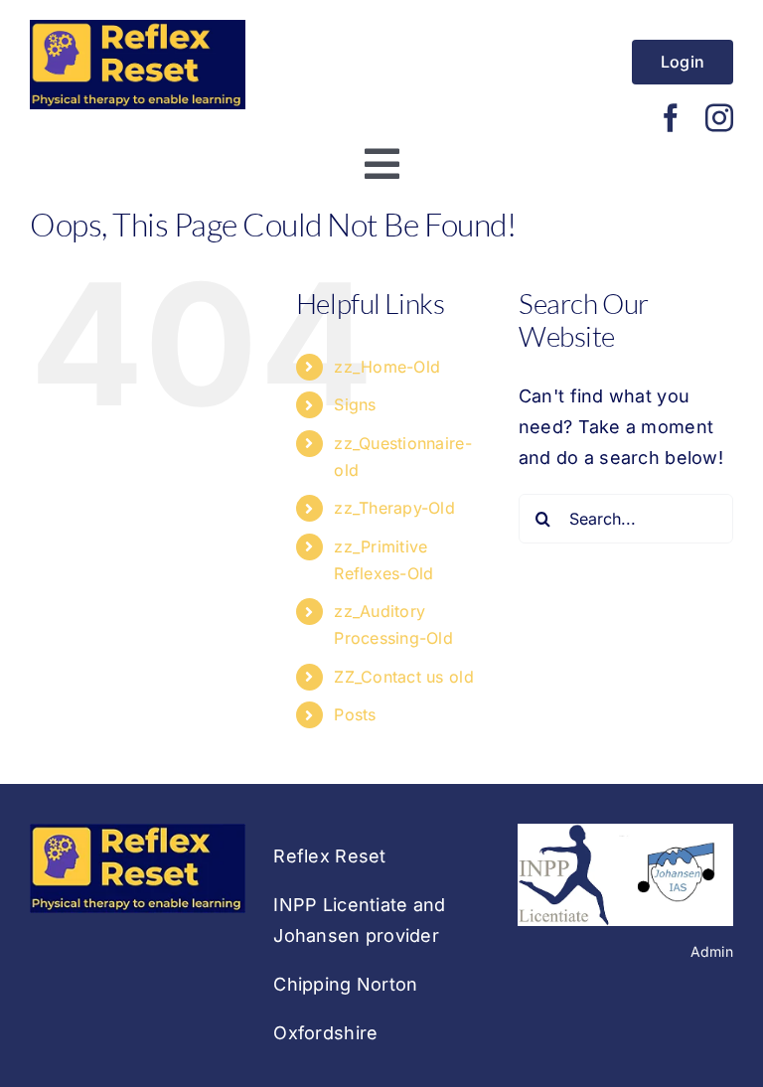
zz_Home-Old (387, 367)
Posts (355, 714)
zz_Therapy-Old (394, 508)
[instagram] (719, 118)
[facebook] (671, 118)
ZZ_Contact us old (404, 677)
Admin (711, 951)
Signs (355, 404)
